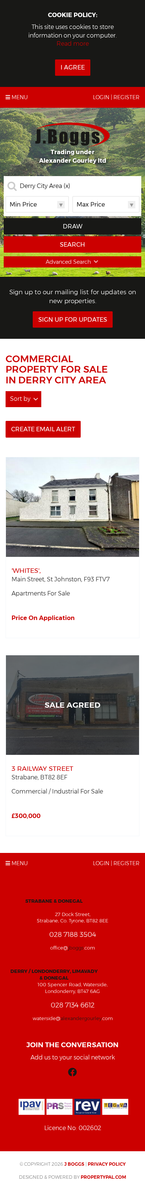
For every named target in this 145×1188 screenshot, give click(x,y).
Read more (73, 43)
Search (72, 244)
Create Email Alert (43, 429)
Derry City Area (45, 186)
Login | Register (116, 97)
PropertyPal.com (103, 1177)
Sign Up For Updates (72, 319)
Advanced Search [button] (68, 262)
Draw (73, 226)
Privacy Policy (107, 1164)
